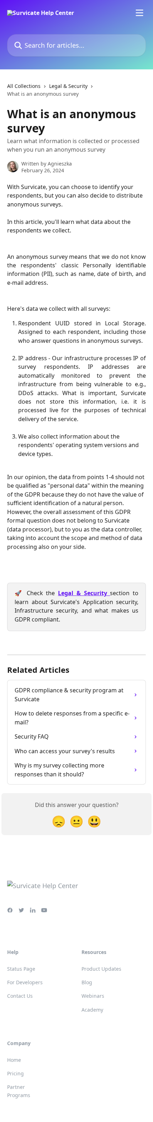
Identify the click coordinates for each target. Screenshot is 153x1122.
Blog (86, 982)
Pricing (15, 1073)
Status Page (21, 968)
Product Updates (101, 968)
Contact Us (20, 995)
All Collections (24, 86)
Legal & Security (68, 86)
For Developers (25, 982)
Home (14, 1060)
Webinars (92, 995)
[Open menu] (139, 13)
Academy (92, 1009)
